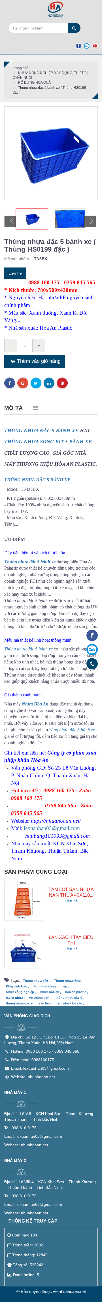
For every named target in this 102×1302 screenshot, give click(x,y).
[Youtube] (95, 46)
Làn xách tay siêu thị (71, 940)
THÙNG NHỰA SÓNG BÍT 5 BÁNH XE (48, 441)
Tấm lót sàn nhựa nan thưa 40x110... (71, 892)
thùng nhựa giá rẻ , (70, 997)
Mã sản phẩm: (17, 258)
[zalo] (92, 649)
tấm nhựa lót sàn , (70, 1003)
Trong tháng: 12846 (30, 1255)
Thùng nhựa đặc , (36, 980)
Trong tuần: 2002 (27, 1245)
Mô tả (13, 408)
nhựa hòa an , (50, 992)
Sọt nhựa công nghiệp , (51, 986)
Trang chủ (20, 68)
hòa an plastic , (76, 992)
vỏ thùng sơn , (40, 997)
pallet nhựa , (15, 997)
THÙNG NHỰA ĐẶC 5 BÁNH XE (41, 430)
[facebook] (92, 635)
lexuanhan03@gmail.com (52, 828)
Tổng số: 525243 (28, 1265)
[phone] (92, 663)
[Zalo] (87, 46)
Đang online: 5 (26, 1274)
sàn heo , (45, 1003)
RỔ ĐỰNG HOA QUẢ (34, 83)
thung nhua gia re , (20, 1003)
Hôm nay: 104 (24, 1235)
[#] (24, 900)
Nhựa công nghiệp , (21, 992)
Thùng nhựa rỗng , (68, 980)
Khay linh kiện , (17, 986)
